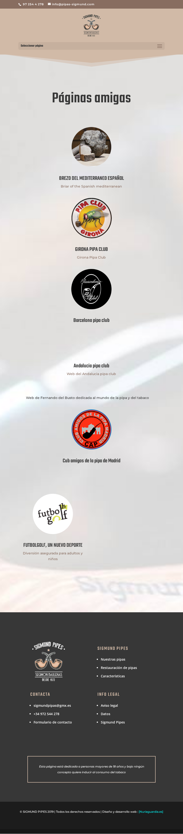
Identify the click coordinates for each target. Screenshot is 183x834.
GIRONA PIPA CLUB (91, 249)
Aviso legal (109, 705)
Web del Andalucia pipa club (91, 374)
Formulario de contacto (53, 722)
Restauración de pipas (119, 667)
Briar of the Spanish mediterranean (91, 186)
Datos (105, 714)
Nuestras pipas (113, 659)
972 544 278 (49, 714)
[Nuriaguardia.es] (151, 811)
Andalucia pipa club (91, 366)
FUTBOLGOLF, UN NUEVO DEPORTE (52, 545)
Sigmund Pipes (113, 722)
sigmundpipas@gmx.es (52, 705)
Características (113, 676)
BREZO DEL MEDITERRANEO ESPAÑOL (91, 178)
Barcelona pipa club (91, 320)
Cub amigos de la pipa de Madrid (91, 461)
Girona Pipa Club (91, 257)
